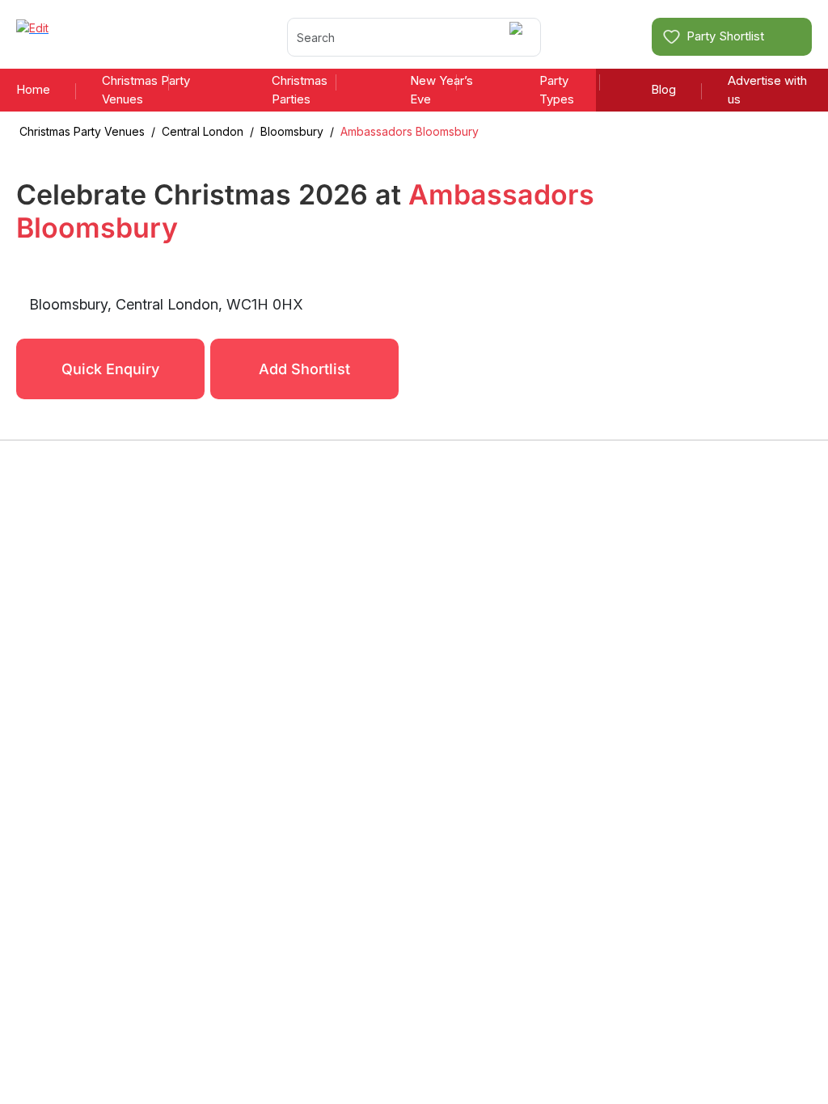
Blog (663, 89)
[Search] (519, 37)
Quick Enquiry (110, 368)
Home (33, 89)
